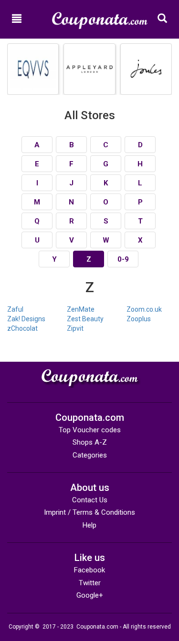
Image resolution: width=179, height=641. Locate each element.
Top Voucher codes (90, 430)
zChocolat (22, 328)
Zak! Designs (26, 319)
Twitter (90, 583)
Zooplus (138, 319)
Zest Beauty (85, 319)
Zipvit (75, 328)
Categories (90, 455)
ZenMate (81, 309)
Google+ (89, 595)
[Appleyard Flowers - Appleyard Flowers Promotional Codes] (89, 69)
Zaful (15, 309)
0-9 (123, 259)
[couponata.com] (99, 16)
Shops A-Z (90, 442)
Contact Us (89, 500)
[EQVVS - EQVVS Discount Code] (33, 69)
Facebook (89, 570)
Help (89, 525)
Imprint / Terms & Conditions (89, 512)
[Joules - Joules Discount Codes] (146, 69)
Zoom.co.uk (144, 309)
